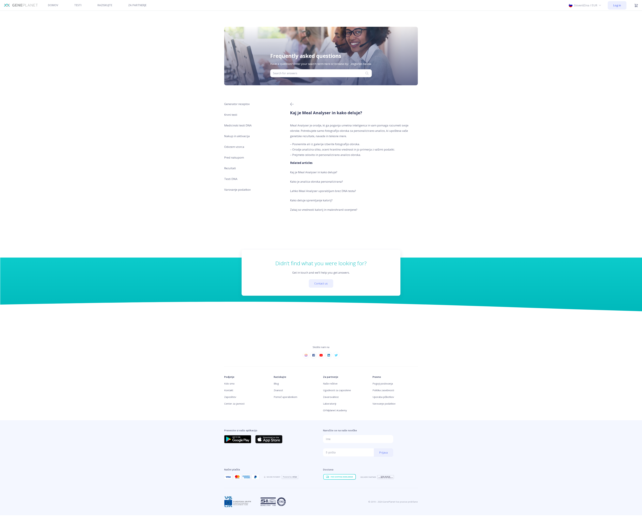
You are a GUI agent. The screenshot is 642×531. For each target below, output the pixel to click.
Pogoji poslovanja (382, 383)
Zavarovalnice (331, 397)
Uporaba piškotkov (383, 397)
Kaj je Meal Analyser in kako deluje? (313, 172)
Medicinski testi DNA (238, 125)
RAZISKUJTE (104, 5)
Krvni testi (230, 115)
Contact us (321, 283)
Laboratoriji (329, 403)
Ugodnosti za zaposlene (337, 390)
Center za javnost (234, 403)
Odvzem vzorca (234, 147)
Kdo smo (229, 383)
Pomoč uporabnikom (285, 397)
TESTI (77, 5)
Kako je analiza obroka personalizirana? (316, 181)
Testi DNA (230, 179)
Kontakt (228, 390)
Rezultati (230, 168)
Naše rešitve (330, 383)
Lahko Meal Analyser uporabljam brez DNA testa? (323, 191)
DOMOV (53, 5)
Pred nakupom (234, 157)
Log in (617, 5)
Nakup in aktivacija (237, 136)
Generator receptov (237, 104)
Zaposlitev (230, 397)
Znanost (278, 390)
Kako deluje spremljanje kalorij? (311, 200)
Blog (276, 383)
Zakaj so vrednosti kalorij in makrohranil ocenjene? (323, 210)
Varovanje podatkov (237, 189)
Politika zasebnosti (383, 390)
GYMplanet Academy (335, 410)
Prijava (383, 452)
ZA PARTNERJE (137, 5)
